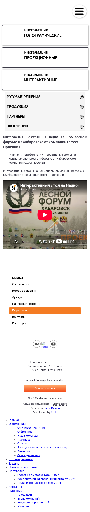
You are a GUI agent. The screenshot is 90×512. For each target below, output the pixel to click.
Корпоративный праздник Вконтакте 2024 (46, 479)
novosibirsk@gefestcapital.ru (45, 380)
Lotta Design (52, 408)
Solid (54, 412)
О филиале (24, 432)
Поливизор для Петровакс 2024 (39, 483)
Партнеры (19, 323)
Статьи (22, 443)
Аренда (17, 297)
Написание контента (26, 304)
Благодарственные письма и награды (43, 447)
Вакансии (23, 451)
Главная (14, 155)
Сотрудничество (28, 455)
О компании (20, 284)
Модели (23, 506)
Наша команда (27, 435)
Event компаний (28, 498)
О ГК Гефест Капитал (31, 428)
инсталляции (43, 33)
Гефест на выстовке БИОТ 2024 (38, 475)
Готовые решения (24, 291)
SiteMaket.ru (60, 404)
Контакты (18, 317)
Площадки (24, 494)
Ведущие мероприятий (33, 502)
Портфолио (30, 155)
